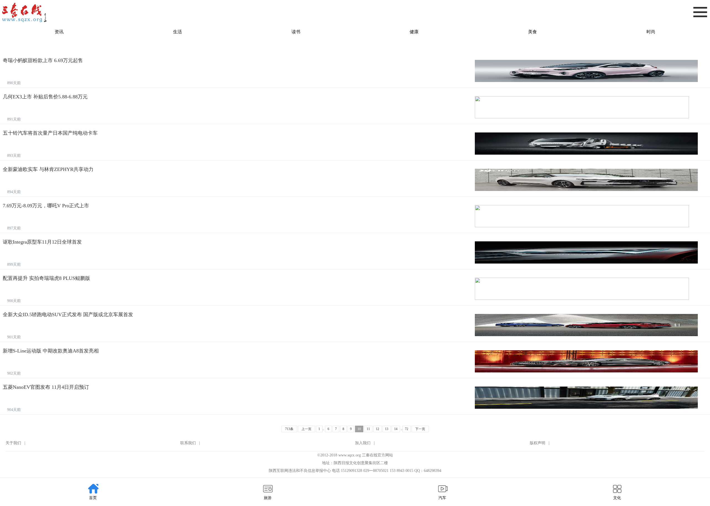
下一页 (420, 429)
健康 (414, 31)
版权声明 (537, 443)
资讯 (59, 31)
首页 (93, 498)
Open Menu (700, 12)
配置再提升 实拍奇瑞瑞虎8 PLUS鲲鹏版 (46, 278)
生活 (177, 31)
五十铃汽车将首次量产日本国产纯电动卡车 (50, 133)
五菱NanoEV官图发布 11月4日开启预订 (46, 387)
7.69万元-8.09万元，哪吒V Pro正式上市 (46, 205)
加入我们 (363, 443)
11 (368, 429)
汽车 (442, 498)
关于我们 (13, 443)
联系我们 (188, 443)
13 (386, 429)
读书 (295, 31)
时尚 (650, 31)
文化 (617, 498)
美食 (532, 31)
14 (395, 429)
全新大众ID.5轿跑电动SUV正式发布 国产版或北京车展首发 (68, 314)
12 (377, 429)
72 (406, 429)
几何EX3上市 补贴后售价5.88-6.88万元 (45, 96)
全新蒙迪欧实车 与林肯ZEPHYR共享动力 (48, 169)
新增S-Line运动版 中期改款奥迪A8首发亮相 (51, 351)
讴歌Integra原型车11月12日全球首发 (42, 242)
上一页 (306, 429)
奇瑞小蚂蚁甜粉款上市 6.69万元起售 (43, 60)
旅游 (268, 498)
